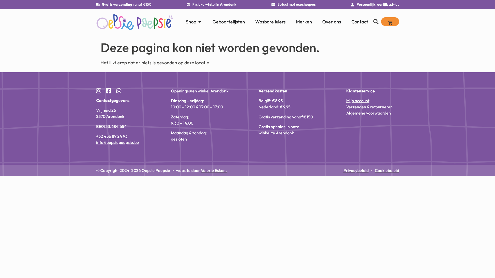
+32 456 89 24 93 (112, 136)
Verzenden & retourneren (369, 106)
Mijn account (357, 100)
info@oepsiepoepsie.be (117, 142)
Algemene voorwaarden (368, 113)
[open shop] (199, 21)
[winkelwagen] (390, 21)
